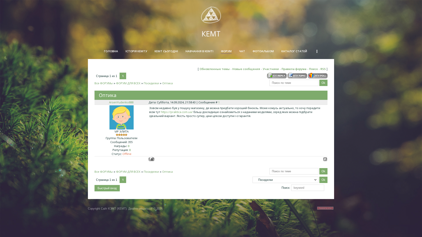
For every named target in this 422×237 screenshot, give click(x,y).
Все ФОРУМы (104, 83)
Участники (271, 69)
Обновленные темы (215, 69)
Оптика (167, 83)
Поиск (313, 69)
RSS (323, 69)
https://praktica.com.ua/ (177, 112)
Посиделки (151, 83)
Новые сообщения (246, 69)
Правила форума (294, 69)
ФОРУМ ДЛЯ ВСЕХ (128, 83)
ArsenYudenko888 (121, 102)
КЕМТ (211, 34)
